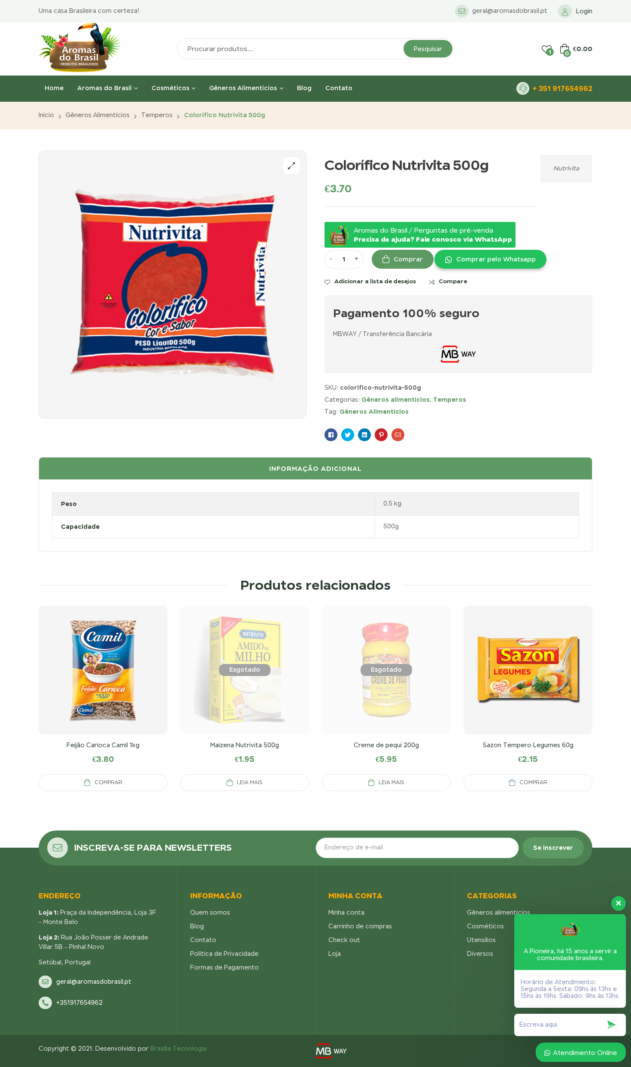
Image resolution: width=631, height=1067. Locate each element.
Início (46, 115)
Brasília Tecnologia (178, 1048)
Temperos (157, 115)
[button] (490, 259)
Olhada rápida (103, 680)
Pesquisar (428, 48)
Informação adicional (315, 468)
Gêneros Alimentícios (374, 411)
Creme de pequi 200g (386, 745)
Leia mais (250, 782)
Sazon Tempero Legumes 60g (528, 745)
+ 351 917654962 (562, 88)
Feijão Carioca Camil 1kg (103, 745)
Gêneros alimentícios (98, 115)
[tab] (315, 469)
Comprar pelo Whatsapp (496, 259)
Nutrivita (566, 168)
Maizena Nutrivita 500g (244, 745)
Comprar (408, 259)
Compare (453, 281)
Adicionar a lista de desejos (375, 281)
